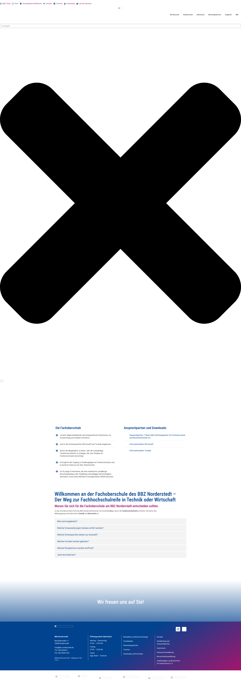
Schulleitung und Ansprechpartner (163, 642)
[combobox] (120, 26)
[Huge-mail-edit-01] (184, 629)
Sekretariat (200, 15)
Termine (126, 650)
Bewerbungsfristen (130, 645)
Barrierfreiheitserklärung (166, 656)
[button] (120, 521)
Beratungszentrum (214, 15)
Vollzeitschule (188, 15)
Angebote (228, 15)
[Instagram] (178, 629)
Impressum (161, 648)
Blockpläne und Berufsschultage (135, 637)
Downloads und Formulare (133, 654)
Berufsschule (174, 15)
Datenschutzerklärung (165, 652)
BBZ (237, 15)
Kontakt (160, 637)
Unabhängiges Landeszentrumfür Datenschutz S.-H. (168, 662)
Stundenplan (128, 641)
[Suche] (1, 381)
